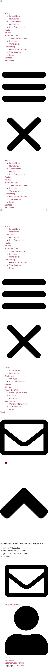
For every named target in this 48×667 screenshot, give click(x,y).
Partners (13, 41)
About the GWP (11, 35)
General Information (18, 49)
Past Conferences (17, 27)
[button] (24, 110)
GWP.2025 (14, 24)
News (7, 13)
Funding (8, 30)
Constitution (14, 44)
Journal (8, 33)
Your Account (15, 52)
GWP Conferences (13, 21)
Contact (8, 58)
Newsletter (14, 19)
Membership (10, 46)
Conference (10, 234)
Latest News (14, 16)
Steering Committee (18, 38)
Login (11, 55)
